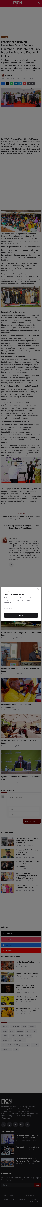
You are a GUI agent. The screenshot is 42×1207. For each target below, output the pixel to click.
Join (21, 615)
